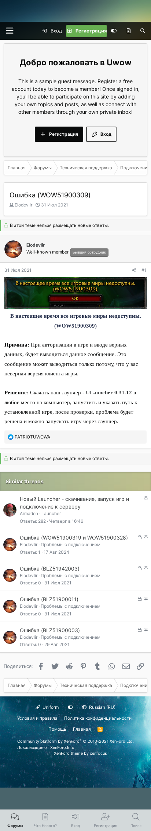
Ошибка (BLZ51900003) (50, 630)
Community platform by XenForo (75, 741)
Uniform (50, 707)
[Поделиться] (134, 270)
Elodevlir (23, 205)
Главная (82, 729)
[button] (9, 31)
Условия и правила (37, 718)
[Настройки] (114, 31)
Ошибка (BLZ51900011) (49, 599)
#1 (144, 270)
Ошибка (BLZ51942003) (50, 568)
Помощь (57, 729)
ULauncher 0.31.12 (109, 392)
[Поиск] (143, 31)
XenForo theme (68, 753)
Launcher (51, 513)
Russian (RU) (101, 707)
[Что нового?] (128, 31)
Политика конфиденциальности (98, 718)
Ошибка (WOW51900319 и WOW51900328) (74, 537)
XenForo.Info (62, 747)
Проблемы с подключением (70, 544)
